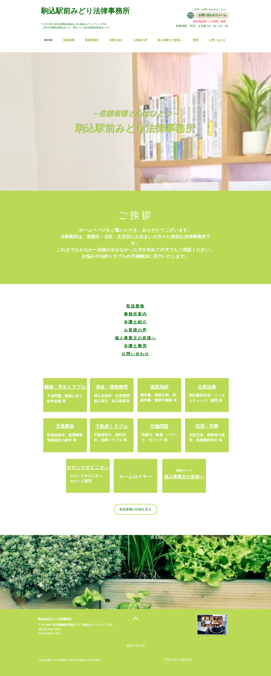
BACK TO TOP (136, 646)
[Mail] (190, 15)
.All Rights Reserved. (87, 660)
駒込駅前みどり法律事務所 (85, 10)
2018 (72, 660)
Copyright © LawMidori (53, 660)
